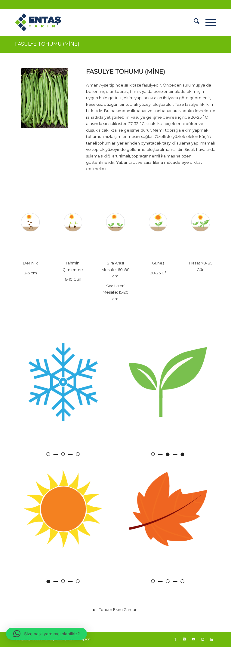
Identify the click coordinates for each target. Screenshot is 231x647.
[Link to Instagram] (202, 639)
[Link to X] (184, 639)
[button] (46, 634)
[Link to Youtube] (193, 639)
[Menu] (207, 22)
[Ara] (193, 22)
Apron (86, 639)
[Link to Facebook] (175, 639)
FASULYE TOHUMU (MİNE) (47, 44)
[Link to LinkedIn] (211, 639)
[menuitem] (193, 22)
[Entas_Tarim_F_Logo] (44, 22)
